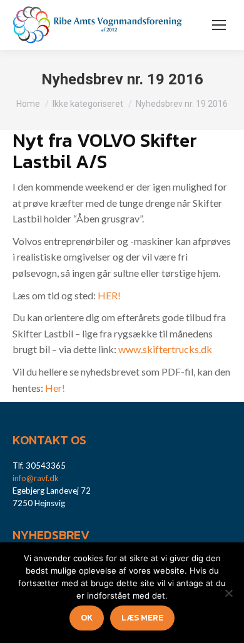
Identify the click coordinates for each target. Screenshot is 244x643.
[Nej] (228, 593)
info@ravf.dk (36, 478)
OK (87, 617)
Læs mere (142, 617)
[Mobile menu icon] (218, 24)
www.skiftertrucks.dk (165, 349)
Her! (55, 388)
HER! (109, 295)
